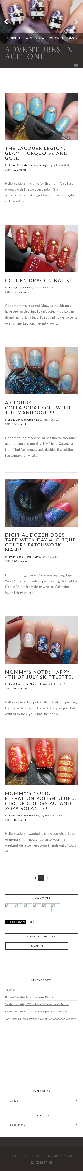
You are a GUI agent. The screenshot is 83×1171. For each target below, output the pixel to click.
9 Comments (20, 561)
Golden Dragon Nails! (38, 280)
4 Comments (20, 819)
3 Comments (20, 688)
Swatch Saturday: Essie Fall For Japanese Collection (36, 1011)
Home (14, 1156)
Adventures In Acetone (39, 53)
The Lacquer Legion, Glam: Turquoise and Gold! (36, 153)
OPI (38, 684)
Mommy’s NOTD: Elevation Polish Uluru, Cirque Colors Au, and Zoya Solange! (40, 801)
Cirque (11, 165)
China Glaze (14, 684)
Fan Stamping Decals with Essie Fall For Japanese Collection (41, 1018)
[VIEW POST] (41, 116)
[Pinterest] (50, 1162)
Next (75, 22)
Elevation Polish (24, 419)
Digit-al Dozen (24, 556)
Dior (18, 165)
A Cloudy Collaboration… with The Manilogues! (38, 407)
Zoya (44, 684)
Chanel (11, 287)
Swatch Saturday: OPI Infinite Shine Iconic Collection (37, 1004)
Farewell (10, 989)
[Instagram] (45, 1162)
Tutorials (36, 1156)
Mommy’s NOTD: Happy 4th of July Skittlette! (39, 674)
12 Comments (21, 291)
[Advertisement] (34, 963)
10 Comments (21, 169)
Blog (24, 1156)
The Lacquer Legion (38, 165)
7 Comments (20, 424)
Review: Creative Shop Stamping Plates (29, 996)
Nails (24, 165)
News (69, 1156)
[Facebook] (32, 1162)
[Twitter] (37, 1162)
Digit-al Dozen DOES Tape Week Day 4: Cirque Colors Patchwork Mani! (40, 542)
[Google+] (41, 1162)
